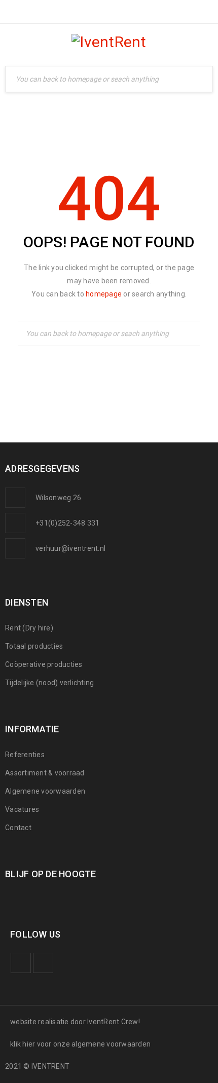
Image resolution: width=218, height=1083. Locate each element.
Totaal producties (34, 646)
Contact (18, 828)
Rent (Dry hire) (29, 628)
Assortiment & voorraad (45, 773)
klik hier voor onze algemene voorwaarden (80, 1044)
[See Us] (43, 963)
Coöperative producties (44, 664)
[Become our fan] (21, 963)
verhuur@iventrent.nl (70, 548)
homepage (104, 294)
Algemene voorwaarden (45, 791)
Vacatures (22, 809)
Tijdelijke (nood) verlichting (49, 683)
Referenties (25, 755)
